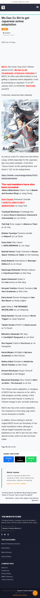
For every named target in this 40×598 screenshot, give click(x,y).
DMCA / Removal (7, 576)
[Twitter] (5, 534)
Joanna (7, 33)
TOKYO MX (30, 86)
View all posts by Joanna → (17, 483)
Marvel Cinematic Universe (10, 544)
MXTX (4, 67)
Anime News (5, 548)
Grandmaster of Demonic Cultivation (18, 73)
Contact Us (5, 570)
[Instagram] (8, 534)
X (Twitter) (20, 459)
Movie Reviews (6, 552)
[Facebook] (1, 534)
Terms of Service (7, 579)
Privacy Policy (6, 573)
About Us (4, 567)
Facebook (9, 459)
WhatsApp (31, 459)
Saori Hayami (7, 199)
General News (6, 556)
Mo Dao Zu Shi (21, 70)
